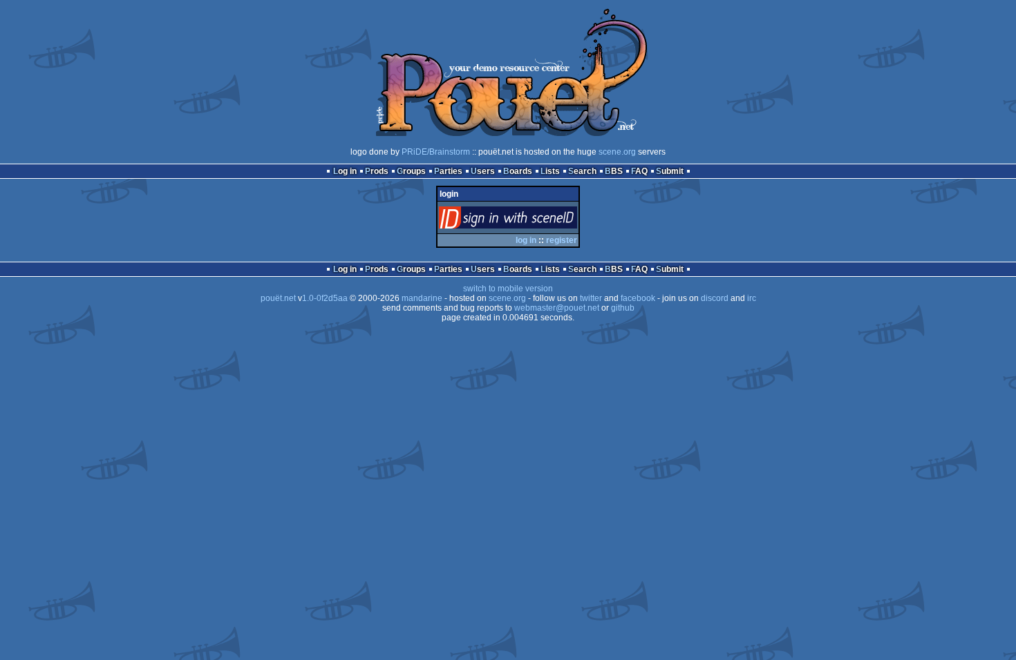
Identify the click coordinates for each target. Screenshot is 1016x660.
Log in (345, 171)
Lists (550, 171)
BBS (614, 171)
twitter (591, 298)
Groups (411, 171)
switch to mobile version (508, 288)
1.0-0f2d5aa (325, 298)
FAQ (639, 171)
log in (526, 240)
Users (483, 171)
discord (714, 298)
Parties (448, 171)
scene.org (617, 152)
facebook (638, 298)
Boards (517, 171)
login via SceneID (531, 221)
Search (582, 171)
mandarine (422, 298)
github (622, 308)
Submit (670, 171)
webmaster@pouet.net (556, 308)
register (561, 240)
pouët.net (278, 298)
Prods (376, 171)
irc (751, 298)
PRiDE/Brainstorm (436, 152)
